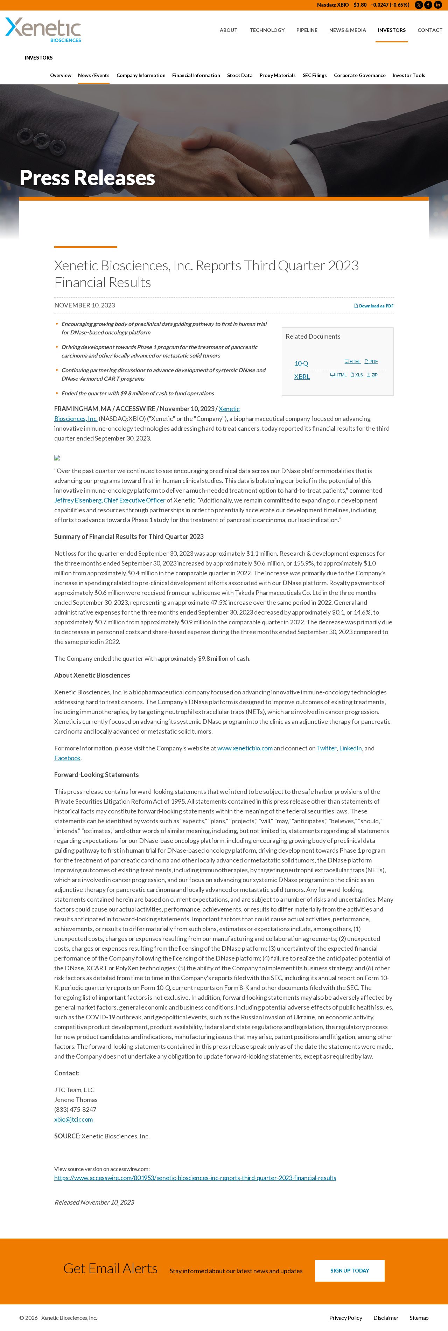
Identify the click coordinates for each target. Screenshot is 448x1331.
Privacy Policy (345, 1317)
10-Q (301, 363)
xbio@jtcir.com (73, 1119)
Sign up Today (349, 1271)
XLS (358, 375)
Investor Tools (409, 75)
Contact (430, 30)
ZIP (374, 375)
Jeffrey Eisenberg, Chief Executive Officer (110, 500)
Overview (60, 75)
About (229, 30)
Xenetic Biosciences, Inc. (69, 1317)
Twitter (327, 748)
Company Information (141, 75)
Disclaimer (385, 1317)
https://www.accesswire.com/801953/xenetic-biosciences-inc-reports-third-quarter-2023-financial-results (195, 1177)
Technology (267, 30)
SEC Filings (315, 75)
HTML (355, 361)
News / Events (93, 75)
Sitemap (419, 1317)
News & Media (347, 30)
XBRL (302, 376)
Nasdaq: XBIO (333, 5)
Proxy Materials (278, 75)
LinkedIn (350, 748)
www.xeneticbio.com (245, 748)
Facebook (67, 758)
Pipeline (306, 30)
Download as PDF (376, 306)
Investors (392, 30)
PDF (373, 361)
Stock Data (240, 75)
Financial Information (196, 75)
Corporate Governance (360, 75)
